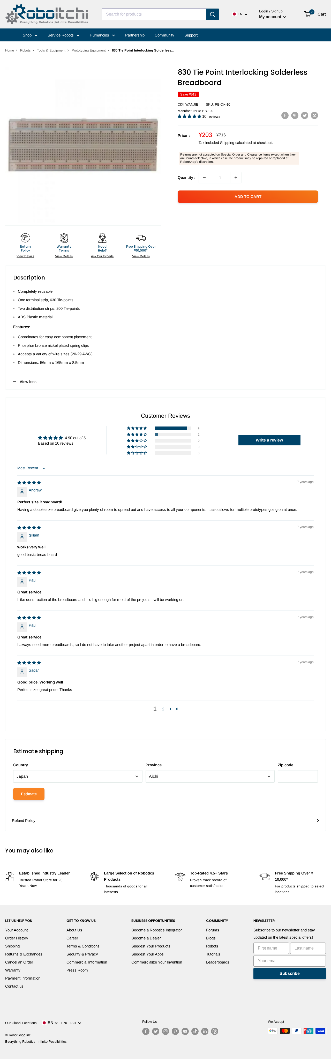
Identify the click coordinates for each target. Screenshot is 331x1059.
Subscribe (290, 973)
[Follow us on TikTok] (195, 1031)
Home (9, 50)
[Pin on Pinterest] (294, 115)
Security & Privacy (82, 954)
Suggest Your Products (150, 946)
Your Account (16, 930)
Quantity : (186, 177)
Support (191, 35)
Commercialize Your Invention (156, 962)
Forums (212, 930)
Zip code (285, 765)
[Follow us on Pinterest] (175, 1031)
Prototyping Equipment (89, 50)
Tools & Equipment (51, 50)
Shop (28, 35)
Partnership (135, 35)
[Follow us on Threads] (214, 1031)
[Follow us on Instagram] (165, 1031)
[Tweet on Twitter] (304, 115)
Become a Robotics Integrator (156, 930)
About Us (74, 930)
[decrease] (204, 177)
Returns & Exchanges (23, 954)
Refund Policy (23, 820)
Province (154, 765)
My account (270, 16)
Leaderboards (217, 962)
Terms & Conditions (83, 946)
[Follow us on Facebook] (145, 1031)
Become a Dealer (146, 938)
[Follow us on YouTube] (185, 1031)
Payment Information (22, 978)
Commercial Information (86, 962)
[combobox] (154, 14)
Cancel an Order (19, 962)
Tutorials (213, 954)
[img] (29, 482)
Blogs (211, 938)
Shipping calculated (236, 143)
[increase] (235, 177)
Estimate (29, 794)
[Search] (212, 14)
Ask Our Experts (102, 256)
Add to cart (248, 196)
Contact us (14, 986)
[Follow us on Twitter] (155, 1031)
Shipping (12, 946)
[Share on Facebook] (285, 115)
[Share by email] (314, 115)
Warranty (12, 970)
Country (20, 765)
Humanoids (100, 35)
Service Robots (61, 35)
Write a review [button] (269, 440)
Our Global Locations (21, 1023)
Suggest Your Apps (147, 954)
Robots (25, 50)
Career (72, 938)
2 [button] (163, 709)
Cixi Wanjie (188, 104)
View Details (25, 256)
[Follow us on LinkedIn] (204, 1031)
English (69, 1023)
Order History (16, 938)
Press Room (77, 970)
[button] (190, 116)
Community (164, 35)
